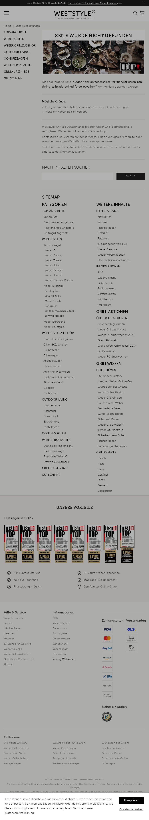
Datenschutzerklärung (19, 813)
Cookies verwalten (131, 809)
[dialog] (74, 806)
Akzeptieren (131, 800)
